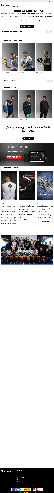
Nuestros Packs (10, 81)
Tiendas (18, 475)
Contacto (18, 481)
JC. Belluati (39, 72)
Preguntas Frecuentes (43, 484)
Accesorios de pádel (7, 119)
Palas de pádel (19, 470)
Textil (17, 472)
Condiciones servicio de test (21, 484)
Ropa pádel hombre (24, 119)
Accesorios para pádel (21, 473)
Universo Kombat (20, 477)
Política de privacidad (33, 484)
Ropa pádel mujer (41, 119)
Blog (17, 479)
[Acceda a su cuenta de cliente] (50, 5)
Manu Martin (23, 72)
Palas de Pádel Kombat (12, 31)
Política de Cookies (11, 484)
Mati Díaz (6, 72)
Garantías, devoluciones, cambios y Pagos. (27, 485)
